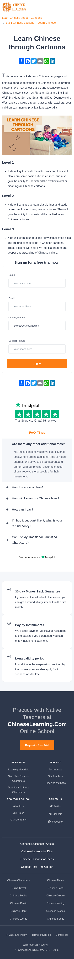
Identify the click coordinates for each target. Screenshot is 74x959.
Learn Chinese (47, 22)
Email (11, 298)
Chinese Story (18, 910)
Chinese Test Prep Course (37, 866)
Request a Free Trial (37, 745)
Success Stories (55, 910)
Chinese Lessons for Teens (37, 859)
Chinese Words (18, 918)
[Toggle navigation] (69, 7)
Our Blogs (18, 812)
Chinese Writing (55, 903)
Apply (37, 363)
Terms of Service (41, 934)
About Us (18, 806)
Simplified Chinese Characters (18, 778)
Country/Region (16, 317)
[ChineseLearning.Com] (14, 7)
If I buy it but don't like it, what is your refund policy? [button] (37, 523)
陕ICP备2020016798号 (36, 945)
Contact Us (62, 934)
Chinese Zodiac (18, 895)
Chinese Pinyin (18, 903)
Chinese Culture (55, 895)
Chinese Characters (18, 880)
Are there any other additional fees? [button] (38, 444)
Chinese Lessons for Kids (37, 851)
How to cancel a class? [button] (28, 487)
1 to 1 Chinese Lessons (20, 22)
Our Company (18, 819)
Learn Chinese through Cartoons (22, 17)
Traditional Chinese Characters (18, 790)
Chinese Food (55, 887)
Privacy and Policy (16, 934)
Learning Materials (18, 769)
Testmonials (55, 769)
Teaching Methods (55, 782)
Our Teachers (55, 776)
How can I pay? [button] (22, 509)
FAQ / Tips (37, 432)
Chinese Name (55, 880)
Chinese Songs (55, 918)
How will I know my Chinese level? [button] (35, 498)
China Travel (19, 887)
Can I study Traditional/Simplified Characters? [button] (34, 539)
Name (11, 274)
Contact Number (17, 340)
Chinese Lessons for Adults (37, 843)
